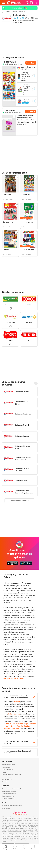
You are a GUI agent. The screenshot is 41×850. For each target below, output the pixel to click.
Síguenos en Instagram (9, 793)
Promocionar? (6, 767)
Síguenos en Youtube (8, 796)
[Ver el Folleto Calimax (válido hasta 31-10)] (9, 125)
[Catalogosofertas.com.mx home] (14, 3)
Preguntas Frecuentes (8, 764)
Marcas (4, 772)
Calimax (14, 12)
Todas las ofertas (7, 769)
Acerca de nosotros (8, 777)
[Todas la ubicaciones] (36, 383)
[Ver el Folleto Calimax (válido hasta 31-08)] (9, 86)
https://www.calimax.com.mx (13, 679)
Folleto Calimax (14, 714)
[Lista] (31, 2)
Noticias (4, 782)
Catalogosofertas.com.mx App (11, 774)
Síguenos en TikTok (8, 798)
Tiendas (7, 12)
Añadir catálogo (7, 779)
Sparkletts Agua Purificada (13, 724)
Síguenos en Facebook (9, 791)
